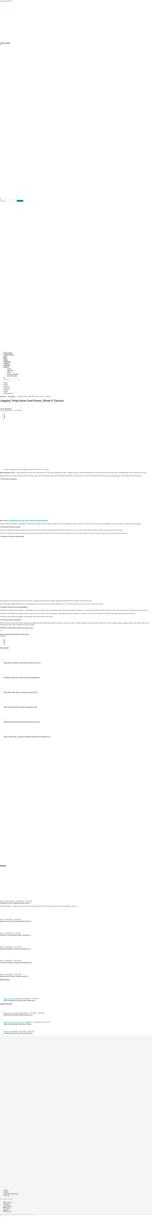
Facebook (8, 1202)
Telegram (8, 1211)
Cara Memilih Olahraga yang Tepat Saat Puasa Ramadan (28, 520)
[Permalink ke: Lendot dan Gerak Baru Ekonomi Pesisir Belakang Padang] (6, 1029)
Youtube (8, 1208)
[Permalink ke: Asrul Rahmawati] (2, 407)
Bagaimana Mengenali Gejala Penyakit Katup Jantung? (22, 722)
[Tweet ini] (4, 415)
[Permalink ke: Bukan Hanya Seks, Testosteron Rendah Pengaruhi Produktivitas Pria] (12, 733)
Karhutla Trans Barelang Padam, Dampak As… (15, 935)
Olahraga (8, 901)
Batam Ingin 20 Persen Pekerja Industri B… (14, 976)
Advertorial (7, 998)
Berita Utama (8, 1013)
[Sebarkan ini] (4, 413)
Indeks (6, 1190)
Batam (2, 901)
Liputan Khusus (18, 1013)
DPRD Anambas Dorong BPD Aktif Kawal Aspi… (20, 1000)
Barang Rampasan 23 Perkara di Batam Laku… (15, 949)
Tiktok (7, 1209)
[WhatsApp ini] (4, 419)
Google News (28, 628)
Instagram (8, 1206)
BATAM (3, 866)
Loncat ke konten (6, 1)
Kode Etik (7, 1195)
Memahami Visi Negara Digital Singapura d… (18, 1015)
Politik (26, 1022)
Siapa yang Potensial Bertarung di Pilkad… (18, 1024)
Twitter (7, 1204)
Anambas (15, 998)
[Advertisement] (76, 751)
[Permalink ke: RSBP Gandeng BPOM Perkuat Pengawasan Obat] (12, 704)
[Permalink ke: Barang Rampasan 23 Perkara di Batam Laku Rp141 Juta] (9, 945)
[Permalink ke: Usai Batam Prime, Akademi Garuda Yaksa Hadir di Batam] (28, 899)
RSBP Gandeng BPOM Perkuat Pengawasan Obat (20, 707)
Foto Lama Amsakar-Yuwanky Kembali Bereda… (16, 962)
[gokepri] (76, 197)
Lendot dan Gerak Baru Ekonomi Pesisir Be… (19, 1033)
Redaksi (6, 1192)
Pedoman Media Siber (11, 1193)
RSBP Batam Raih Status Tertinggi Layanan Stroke (20, 692)
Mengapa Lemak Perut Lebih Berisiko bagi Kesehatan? (22, 677)
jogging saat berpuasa (7, 634)
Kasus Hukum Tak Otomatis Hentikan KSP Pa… (16, 921)
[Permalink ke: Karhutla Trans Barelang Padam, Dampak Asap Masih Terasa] (9, 931)
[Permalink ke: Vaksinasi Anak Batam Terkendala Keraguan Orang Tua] (12, 659)
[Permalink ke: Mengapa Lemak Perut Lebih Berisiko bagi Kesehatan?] (12, 674)
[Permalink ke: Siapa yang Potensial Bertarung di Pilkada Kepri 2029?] (6, 1020)
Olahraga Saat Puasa (22, 634)
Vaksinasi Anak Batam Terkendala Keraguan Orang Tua (22, 663)
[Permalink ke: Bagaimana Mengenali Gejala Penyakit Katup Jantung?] (12, 719)
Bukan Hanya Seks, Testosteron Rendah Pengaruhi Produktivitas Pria (27, 736)
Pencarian (20, 200)
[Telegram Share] (4, 417)
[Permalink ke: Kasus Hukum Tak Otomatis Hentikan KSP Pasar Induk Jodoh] (9, 918)
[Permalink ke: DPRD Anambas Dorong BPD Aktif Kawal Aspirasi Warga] (17, 997)
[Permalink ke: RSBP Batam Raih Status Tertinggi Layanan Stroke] (12, 689)
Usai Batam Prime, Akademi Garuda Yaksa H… (15, 903)
